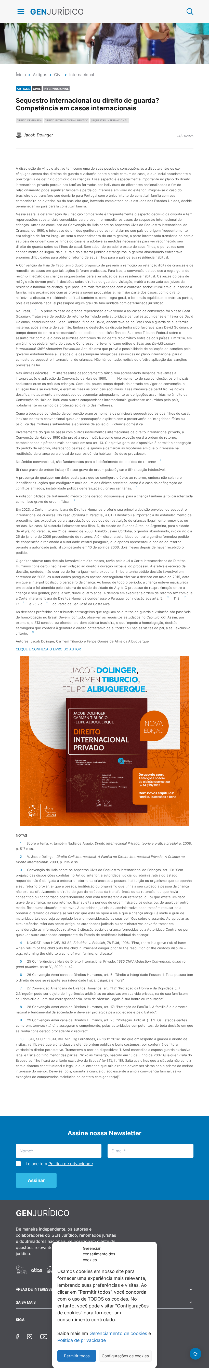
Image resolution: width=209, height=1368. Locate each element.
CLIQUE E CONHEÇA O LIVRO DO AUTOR (48, 649)
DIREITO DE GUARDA (29, 120)
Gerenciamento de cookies (118, 1333)
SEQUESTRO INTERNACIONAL (109, 120)
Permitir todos (77, 1355)
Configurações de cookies (125, 1355)
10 (21, 1039)
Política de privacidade (81, 1340)
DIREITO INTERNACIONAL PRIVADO (66, 120)
